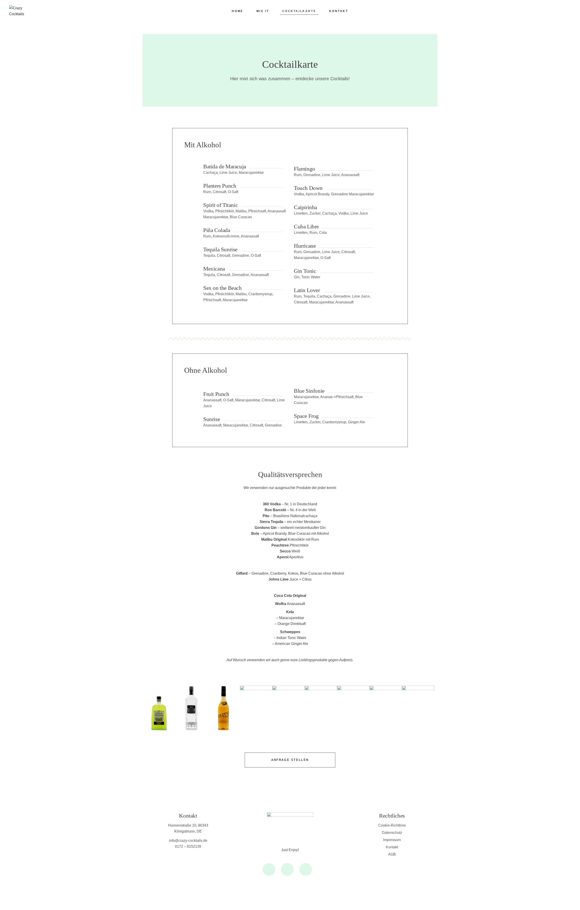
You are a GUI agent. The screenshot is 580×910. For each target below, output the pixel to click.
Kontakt (392, 847)
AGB (392, 854)
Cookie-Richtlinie (392, 825)
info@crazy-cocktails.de (188, 840)
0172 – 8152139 (188, 846)
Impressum (392, 840)
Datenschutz (392, 833)
